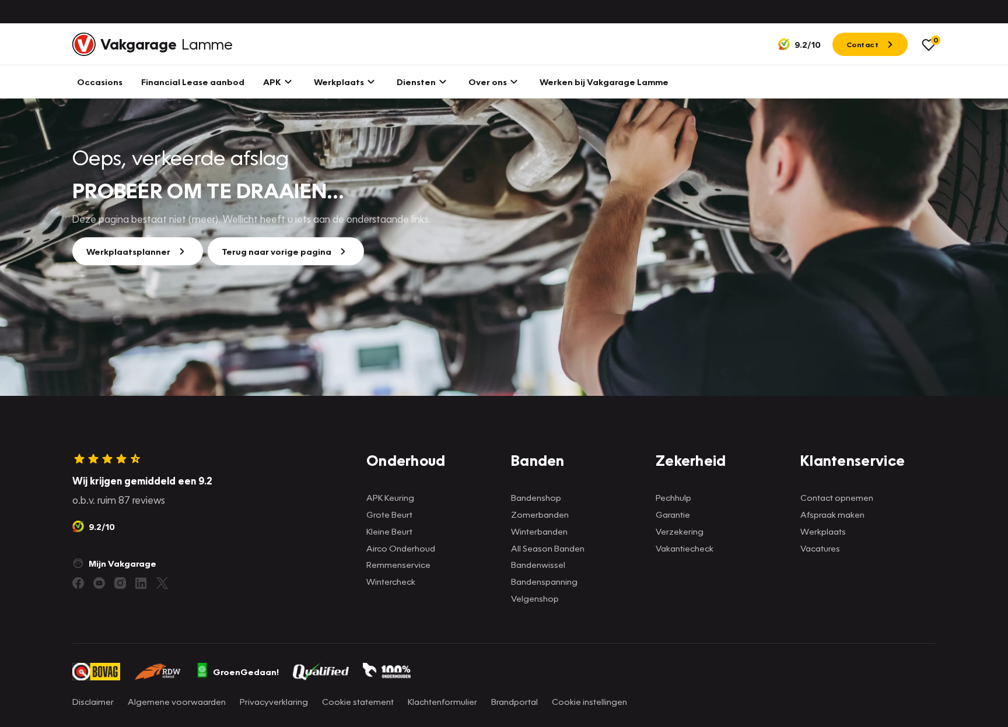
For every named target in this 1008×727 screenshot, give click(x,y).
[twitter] (162, 583)
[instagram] (120, 583)
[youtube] (99, 583)
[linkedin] (141, 583)
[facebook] (78, 583)
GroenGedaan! (246, 671)
